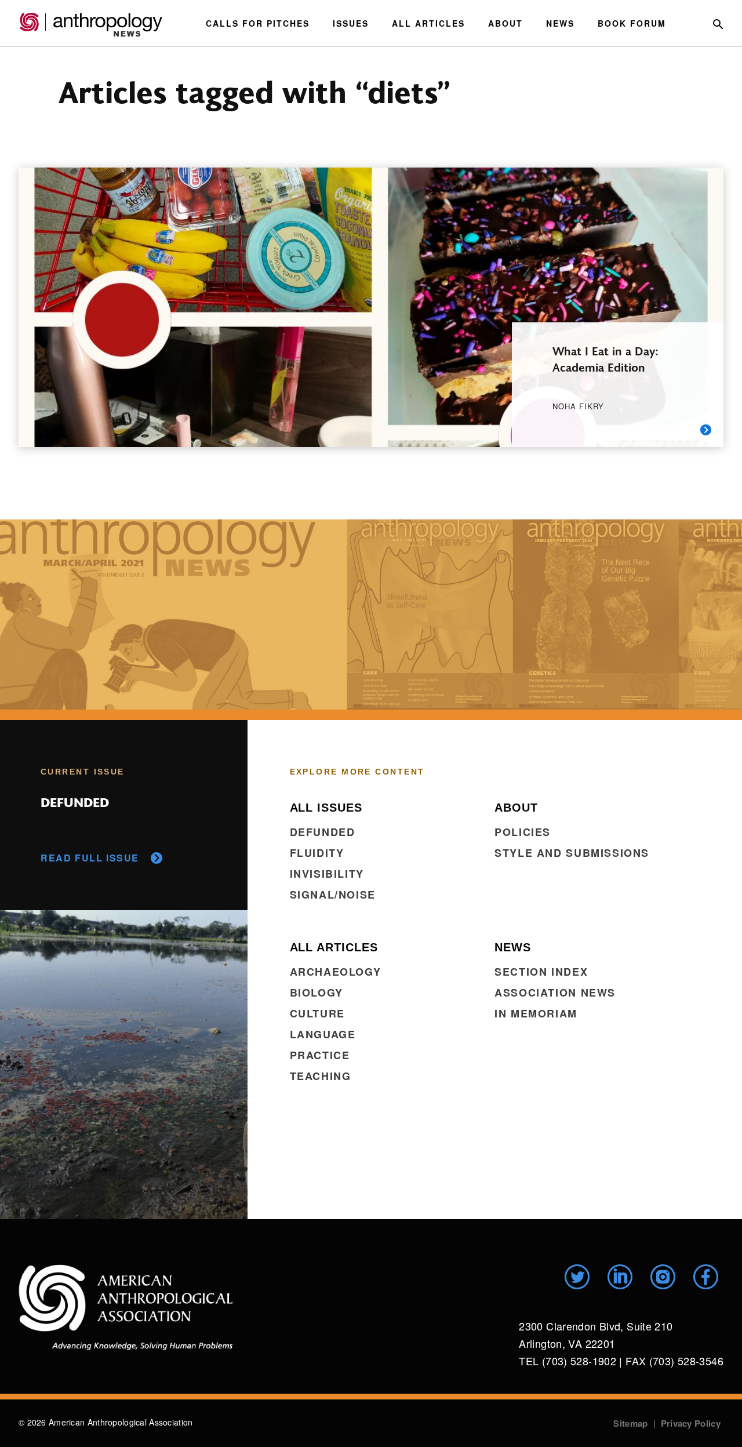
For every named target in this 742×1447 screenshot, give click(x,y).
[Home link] (126, 1307)
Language (323, 1034)
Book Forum (632, 23)
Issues (351, 23)
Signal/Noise (333, 894)
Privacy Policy (691, 1423)
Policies (522, 831)
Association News (555, 992)
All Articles (428, 23)
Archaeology (335, 971)
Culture (317, 1013)
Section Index (541, 971)
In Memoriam (535, 1013)
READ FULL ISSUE (90, 857)
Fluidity (317, 852)
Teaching (320, 1076)
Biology (316, 992)
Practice (320, 1055)
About (505, 23)
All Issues (326, 807)
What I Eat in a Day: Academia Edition (605, 359)
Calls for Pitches (258, 23)
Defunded (322, 831)
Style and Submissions (571, 852)
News (560, 23)
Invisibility (327, 873)
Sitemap (630, 1423)
